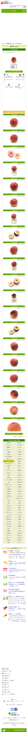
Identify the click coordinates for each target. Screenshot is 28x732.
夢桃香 (8, 540)
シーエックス (19, 477)
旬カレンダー (7, 673)
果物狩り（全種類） (9, 680)
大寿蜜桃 (8, 489)
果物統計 (6, 678)
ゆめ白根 (19, 537)
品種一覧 (6, 687)
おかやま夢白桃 (8, 456)
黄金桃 (19, 454)
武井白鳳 (19, 484)
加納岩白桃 (19, 459)
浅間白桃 (8, 447)
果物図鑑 (6, 669)
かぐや (19, 456)
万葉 (19, 524)
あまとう (8, 449)
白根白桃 (8, 477)
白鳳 (8, 503)
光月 (19, 468)
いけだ (19, 449)
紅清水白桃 (8, 519)
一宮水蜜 (8, 452)
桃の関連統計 (12, 575)
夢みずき (19, 540)
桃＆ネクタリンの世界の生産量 (16, 582)
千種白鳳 (8, 493)
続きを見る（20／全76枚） (13, 434)
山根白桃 (19, 533)
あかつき (8, 445)
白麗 (19, 503)
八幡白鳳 (8, 530)
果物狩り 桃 (12, 561)
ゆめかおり (19, 535)
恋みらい (19, 465)
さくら (19, 472)
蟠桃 (19, 507)
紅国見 (19, 517)
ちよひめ (19, 493)
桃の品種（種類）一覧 (14, 607)
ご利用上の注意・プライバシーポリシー (14, 702)
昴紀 (8, 468)
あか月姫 (19, 445)
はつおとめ (8, 505)
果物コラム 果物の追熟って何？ (17, 596)
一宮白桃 (19, 452)
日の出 (19, 510)
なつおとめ (19, 496)
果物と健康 (7, 692)
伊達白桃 (8, 491)
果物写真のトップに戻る (19, 87)
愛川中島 (8, 442)
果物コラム (7, 685)
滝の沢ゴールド (8, 484)
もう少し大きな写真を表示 (14, 71)
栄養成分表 (7, 676)
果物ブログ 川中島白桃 (15, 614)
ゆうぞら (8, 535)
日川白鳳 (8, 510)
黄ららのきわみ (8, 463)
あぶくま (19, 447)
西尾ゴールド (19, 498)
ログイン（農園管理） (10, 694)
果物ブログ (7, 689)
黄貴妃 (8, 454)
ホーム (3, 43)
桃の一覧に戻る (9, 87)
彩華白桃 (19, 470)
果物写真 (9, 43)
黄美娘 (19, 461)
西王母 (19, 479)
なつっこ (8, 498)
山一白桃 (19, 530)
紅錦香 (8, 465)
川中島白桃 (14, 114)
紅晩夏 (19, 519)
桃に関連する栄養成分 (14, 589)
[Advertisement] (14, 28)
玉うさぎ (8, 486)
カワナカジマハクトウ (20, 116)
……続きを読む (21, 557)
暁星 (19, 463)
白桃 (19, 500)
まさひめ (8, 521)
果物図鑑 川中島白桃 (14, 551)
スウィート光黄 (8, 479)
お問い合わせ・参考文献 (15, 704)
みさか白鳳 (8, 526)
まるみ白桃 (8, 524)
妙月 (8, 528)
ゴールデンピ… (8, 470)
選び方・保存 (7, 671)
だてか (19, 489)
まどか (19, 521)
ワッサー (19, 542)
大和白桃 (8, 533)
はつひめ (19, 505)
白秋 (8, 500)
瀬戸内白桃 (19, 482)
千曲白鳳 (19, 491)
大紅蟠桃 (19, 486)
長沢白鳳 (8, 496)
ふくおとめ (19, 514)
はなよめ (8, 507)
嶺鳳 (8, 542)
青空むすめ (19, 442)
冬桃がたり (8, 517)
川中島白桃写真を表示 (8, 77)
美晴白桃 (19, 526)
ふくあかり (19, 512)
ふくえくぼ (8, 514)
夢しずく (8, 537)
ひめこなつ (8, 512)
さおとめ (8, 472)
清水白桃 (19, 475)
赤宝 (8, 482)
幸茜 (8, 475)
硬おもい (8, 459)
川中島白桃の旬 (13, 568)
